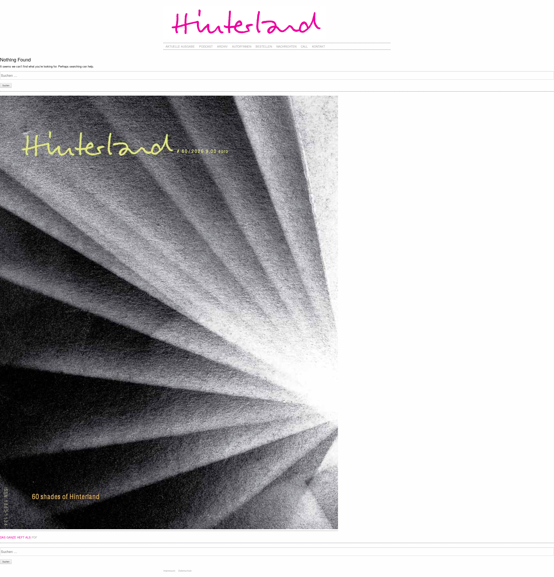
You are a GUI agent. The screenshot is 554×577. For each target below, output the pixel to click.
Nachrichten (286, 46)
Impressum (169, 570)
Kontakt (318, 46)
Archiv (222, 46)
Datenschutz (185, 570)
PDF (34, 537)
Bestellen (264, 46)
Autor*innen (241, 46)
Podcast (206, 46)
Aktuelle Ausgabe (180, 46)
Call (304, 46)
